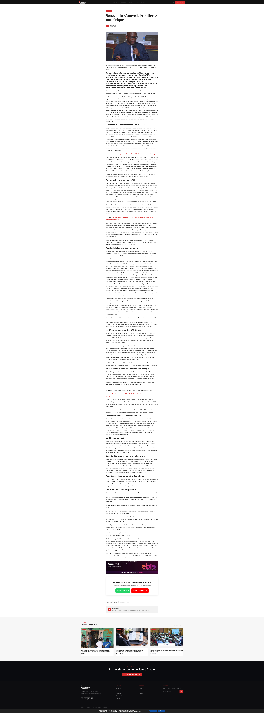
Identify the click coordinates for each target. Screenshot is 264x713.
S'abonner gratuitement (131, 674)
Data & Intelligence (120, 695)
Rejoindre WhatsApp (123, 590)
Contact (143, 2)
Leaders (118, 698)
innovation (109, 602)
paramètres (138, 711)
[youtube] (85, 698)
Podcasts (130, 2)
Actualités (116, 2)
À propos (141, 688)
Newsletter (180, 2)
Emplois (141, 693)
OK (181, 691)
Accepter (153, 710)
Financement (119, 693)
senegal (128, 602)
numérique (122, 602)
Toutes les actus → (178, 625)
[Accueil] (82, 2)
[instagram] (92, 698)
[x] (88, 698)
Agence (137, 2)
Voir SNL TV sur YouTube (140, 590)
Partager (155, 25)
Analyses (123, 2)
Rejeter (161, 710)
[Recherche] (173, 2)
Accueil (108, 7)
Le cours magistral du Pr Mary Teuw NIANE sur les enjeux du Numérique (134, 154)
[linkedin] (82, 698)
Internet (116, 602)
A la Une (120, 7)
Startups (118, 690)
